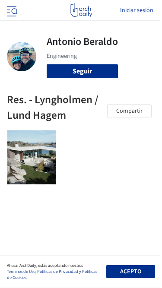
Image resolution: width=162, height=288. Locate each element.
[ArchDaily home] (81, 10)
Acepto (130, 271)
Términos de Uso (21, 272)
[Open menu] (11, 10)
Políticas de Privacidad (57, 272)
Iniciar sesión (136, 10)
